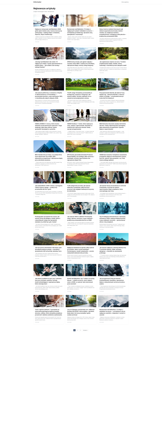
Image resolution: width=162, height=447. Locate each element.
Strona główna (125, 2)
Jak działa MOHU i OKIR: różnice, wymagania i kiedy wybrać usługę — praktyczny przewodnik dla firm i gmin (48, 187)
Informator (37, 2)
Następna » (85, 330)
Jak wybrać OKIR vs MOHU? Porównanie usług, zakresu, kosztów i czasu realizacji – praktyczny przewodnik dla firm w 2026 (80, 218)
